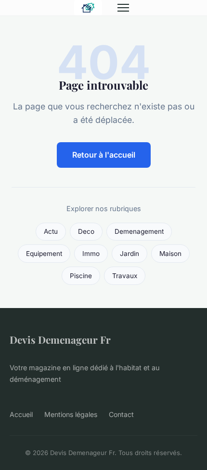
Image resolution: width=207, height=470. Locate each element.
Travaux (124, 276)
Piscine (81, 276)
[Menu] (123, 7)
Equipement (44, 253)
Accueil (21, 414)
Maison (170, 253)
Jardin (129, 253)
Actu (51, 231)
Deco (86, 231)
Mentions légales (70, 414)
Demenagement (139, 231)
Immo (91, 253)
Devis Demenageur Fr (60, 339)
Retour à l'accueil (103, 155)
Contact (121, 414)
